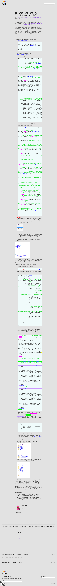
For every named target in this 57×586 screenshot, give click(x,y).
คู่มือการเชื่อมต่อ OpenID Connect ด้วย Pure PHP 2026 (13, 562)
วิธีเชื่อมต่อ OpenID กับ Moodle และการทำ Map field (12, 559)
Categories (43, 576)
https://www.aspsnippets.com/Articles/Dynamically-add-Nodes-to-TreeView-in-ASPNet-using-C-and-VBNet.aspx (28, 495)
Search (45, 1)
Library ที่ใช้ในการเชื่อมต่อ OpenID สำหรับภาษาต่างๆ (12, 557)
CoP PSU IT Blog (7, 576)
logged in (21, 538)
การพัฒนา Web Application (37, 17)
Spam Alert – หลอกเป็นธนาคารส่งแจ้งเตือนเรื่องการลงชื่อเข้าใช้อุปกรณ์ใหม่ (41, 526)
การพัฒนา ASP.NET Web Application (29, 17)
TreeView (17, 517)
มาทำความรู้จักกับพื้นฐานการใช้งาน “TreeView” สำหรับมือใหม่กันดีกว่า (28, 24)
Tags (3, 580)
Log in (36, 2)
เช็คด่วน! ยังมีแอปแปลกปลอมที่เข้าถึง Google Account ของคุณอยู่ (15, 554)
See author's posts (27, 508)
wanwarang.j (19, 17)
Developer (23, 17)
